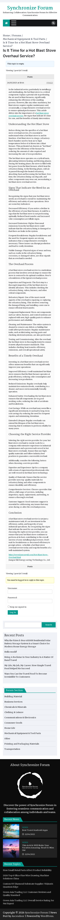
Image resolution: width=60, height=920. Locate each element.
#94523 (49, 83)
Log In (13, 612)
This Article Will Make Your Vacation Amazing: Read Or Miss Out (38, 848)
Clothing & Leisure (13, 712)
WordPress (47, 916)
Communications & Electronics (20, 717)
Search (48, 625)
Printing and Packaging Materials (21, 743)
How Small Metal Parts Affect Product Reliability (27, 870)
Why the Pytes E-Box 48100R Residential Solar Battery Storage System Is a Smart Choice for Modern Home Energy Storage (27, 643)
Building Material (13, 696)
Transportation (12, 749)
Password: (12, 597)
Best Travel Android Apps (35, 830)
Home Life (9, 728)
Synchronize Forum (30, 8)
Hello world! (10, 652)
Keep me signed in (18, 607)
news (25, 827)
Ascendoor (18, 916)
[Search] (53, 23)
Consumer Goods (13, 722)
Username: (12, 588)
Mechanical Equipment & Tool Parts (22, 733)
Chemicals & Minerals (15, 707)
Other (7, 738)
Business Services (13, 701)
